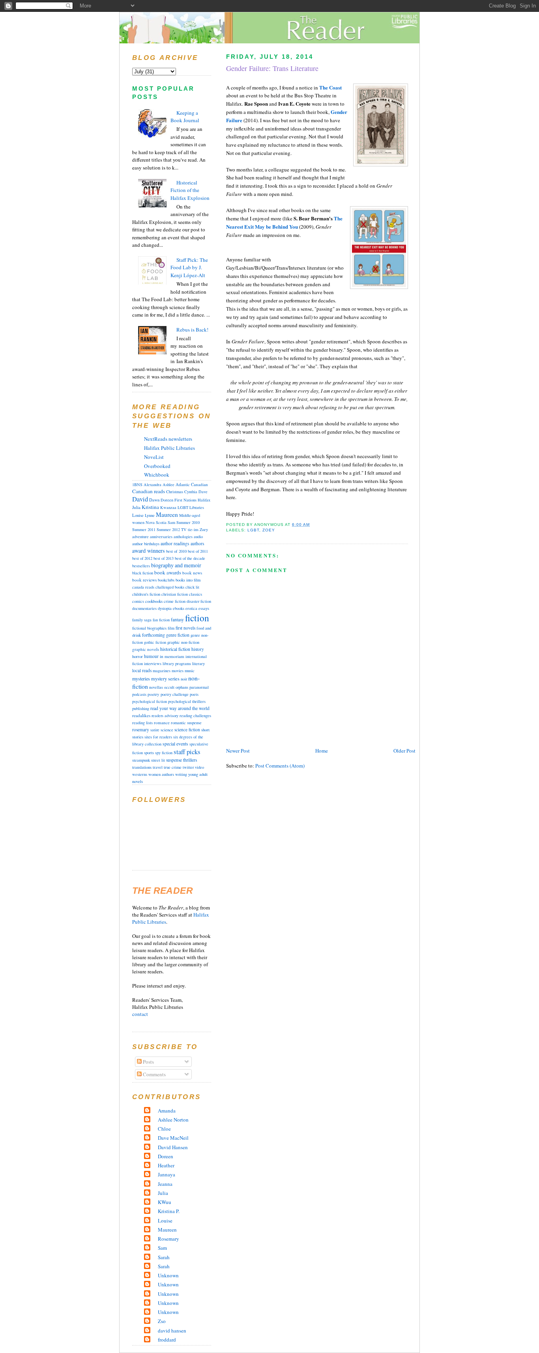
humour (151, 656)
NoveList (154, 456)
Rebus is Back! (192, 329)
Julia (136, 507)
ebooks (178, 608)
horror (137, 656)
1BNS (137, 484)
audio (198, 536)
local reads (142, 670)
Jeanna (165, 1183)
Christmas (174, 491)
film (171, 628)
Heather (166, 1165)
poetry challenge (175, 694)
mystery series (165, 678)
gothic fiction (155, 642)
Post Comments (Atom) (280, 765)
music (190, 670)
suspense (174, 760)
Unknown (168, 1275)
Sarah (164, 1257)
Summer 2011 (143, 529)
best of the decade (190, 558)
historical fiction (175, 649)
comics (138, 601)
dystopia (165, 608)
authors (197, 543)
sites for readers (158, 737)
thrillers (190, 760)
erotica (191, 608)
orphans (182, 687)
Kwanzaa (168, 507)
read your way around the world (180, 708)
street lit (158, 760)
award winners (148, 550)
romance (162, 722)
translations (142, 767)
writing (181, 774)
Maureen (167, 514)
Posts (148, 1061)
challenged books (169, 587)
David (140, 499)
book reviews (144, 580)
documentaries (144, 608)
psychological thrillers (187, 701)
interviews (152, 663)
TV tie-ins (189, 529)
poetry (153, 694)
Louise (138, 515)
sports (149, 752)
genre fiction (177, 635)
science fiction (187, 729)
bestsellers (141, 565)
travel (158, 767)
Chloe (164, 1128)
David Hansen (173, 1147)
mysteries (141, 678)
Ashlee (168, 484)
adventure (140, 536)
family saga (142, 619)
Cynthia (190, 491)
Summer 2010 (188, 522)
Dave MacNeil (173, 1137)
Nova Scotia (156, 522)
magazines (161, 670)
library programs (177, 663)
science (167, 729)
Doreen (167, 500)
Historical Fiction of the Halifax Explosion (190, 190)
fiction (197, 617)
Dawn (154, 500)
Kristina (150, 507)
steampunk (141, 760)
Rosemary (168, 1238)
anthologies (183, 536)
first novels (185, 628)
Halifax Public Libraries (169, 447)
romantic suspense (186, 722)
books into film (188, 580)
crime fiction (174, 601)
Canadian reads (148, 491)
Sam (171, 522)
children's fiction (146, 594)
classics (195, 594)
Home (321, 750)
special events (175, 744)
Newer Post (238, 750)
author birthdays (145, 543)
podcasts (139, 694)
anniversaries (161, 536)
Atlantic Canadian (192, 484)
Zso (162, 1321)
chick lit (192, 587)
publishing (140, 708)
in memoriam (172, 656)
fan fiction (161, 619)
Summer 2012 (168, 529)
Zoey (268, 530)
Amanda (167, 1110)
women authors (161, 774)
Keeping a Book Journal (184, 116)
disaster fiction (199, 601)
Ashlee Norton (173, 1119)
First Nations (185, 500)
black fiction (142, 573)
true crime (173, 767)
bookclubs (166, 580)
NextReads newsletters (168, 438)
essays (203, 608)
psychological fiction (149, 701)
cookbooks (154, 601)
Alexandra (152, 484)
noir (184, 679)
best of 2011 (198, 551)
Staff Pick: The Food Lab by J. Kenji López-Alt (189, 267)
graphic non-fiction (183, 642)
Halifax (204, 500)
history (197, 649)
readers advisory (165, 715)
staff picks (187, 751)
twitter (188, 767)
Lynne (150, 515)
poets (194, 694)
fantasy (177, 619)
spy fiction (163, 752)
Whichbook (156, 474)
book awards (167, 572)
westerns (139, 774)
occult (169, 687)
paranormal (199, 687)
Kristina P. (169, 1211)
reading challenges (195, 715)
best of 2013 (163, 558)
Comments (154, 1074)
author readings (175, 543)
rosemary (140, 729)
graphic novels (145, 649)
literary (198, 663)
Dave (203, 491)
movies (177, 670)
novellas (156, 687)
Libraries (196, 507)
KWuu (164, 1202)
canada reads (143, 587)
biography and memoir (176, 565)
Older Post (404, 750)
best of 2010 (176, 551)
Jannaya (166, 1174)
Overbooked (157, 466)
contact (140, 1014)
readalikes (141, 715)
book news (192, 573)
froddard (167, 1339)
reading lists (142, 722)
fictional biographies (149, 628)
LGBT (253, 530)
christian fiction (174, 594)
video (199, 767)
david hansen (172, 1330)
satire (154, 729)
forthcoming (153, 635)
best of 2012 (142, 558)
